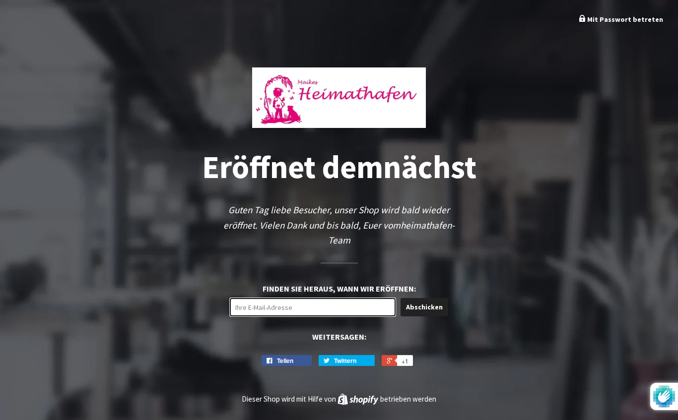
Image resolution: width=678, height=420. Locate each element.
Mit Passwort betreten (624, 19)
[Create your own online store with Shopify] (359, 399)
